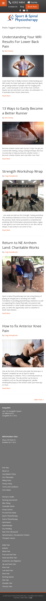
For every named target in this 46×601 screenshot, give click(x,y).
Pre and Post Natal (9, 513)
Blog (22, 6)
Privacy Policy (7, 484)
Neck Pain (5, 574)
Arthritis (5, 548)
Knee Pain (5, 567)
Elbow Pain (6, 551)
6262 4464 (18, 2)
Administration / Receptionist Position (15, 535)
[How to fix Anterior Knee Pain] (23, 353)
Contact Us (12, 6)
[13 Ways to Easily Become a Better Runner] (23, 133)
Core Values (6, 490)
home (34, 2)
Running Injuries (8, 577)
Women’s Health (8, 497)
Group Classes (7, 509)
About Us (5, 471)
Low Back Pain (7, 570)
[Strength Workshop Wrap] (23, 195)
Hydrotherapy (7, 525)
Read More (6, 96)
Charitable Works (8, 506)
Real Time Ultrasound (10, 532)
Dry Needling (7, 529)
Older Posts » (39, 400)
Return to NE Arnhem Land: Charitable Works (20, 245)
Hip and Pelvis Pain (9, 564)
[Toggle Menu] (3, 3)
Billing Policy (6, 480)
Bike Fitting (6, 503)
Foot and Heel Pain (9, 554)
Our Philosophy (7, 477)
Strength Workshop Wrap (22, 171)
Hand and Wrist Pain (9, 558)
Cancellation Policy (9, 474)
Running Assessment (9, 500)
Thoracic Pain (7, 586)
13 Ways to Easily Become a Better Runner (22, 110)
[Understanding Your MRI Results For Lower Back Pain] (23, 66)
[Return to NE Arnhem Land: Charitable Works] (23, 274)
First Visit (5, 468)
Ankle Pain (6, 545)
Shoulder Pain (7, 583)
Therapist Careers (8, 538)
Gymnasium (6, 522)
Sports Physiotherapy (10, 516)
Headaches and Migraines (11, 561)
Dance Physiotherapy (10, 519)
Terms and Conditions (10, 487)
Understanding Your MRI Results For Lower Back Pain (21, 42)
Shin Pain (5, 580)
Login (30, 598)
